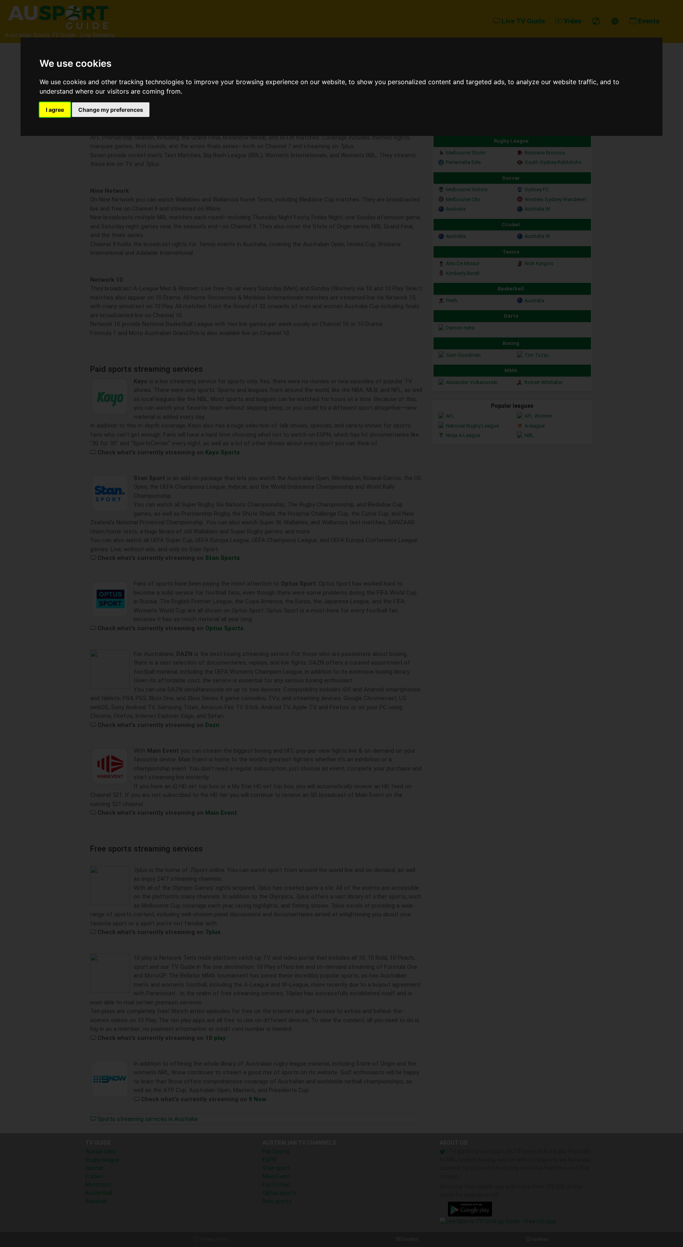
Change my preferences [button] (110, 109)
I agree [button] (55, 109)
